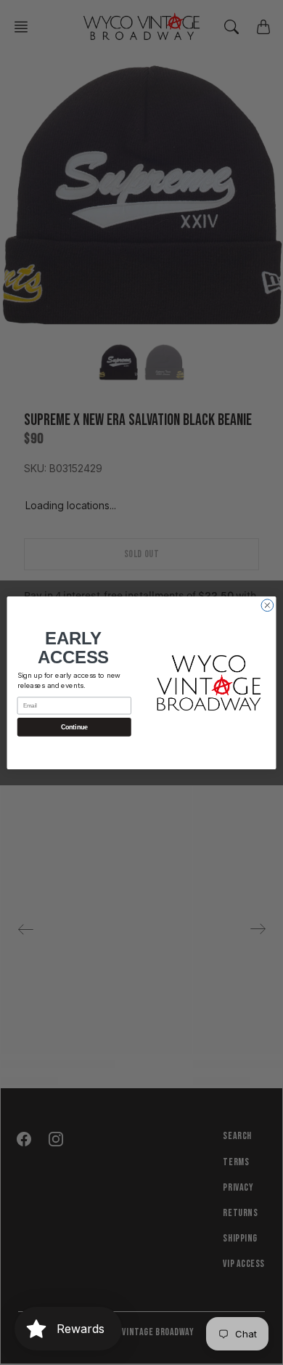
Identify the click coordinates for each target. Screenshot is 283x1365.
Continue (74, 727)
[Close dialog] (267, 605)
